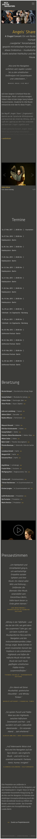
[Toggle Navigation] (33, 4)
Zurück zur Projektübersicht (18, 822)
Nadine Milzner (6, 187)
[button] (5, 175)
